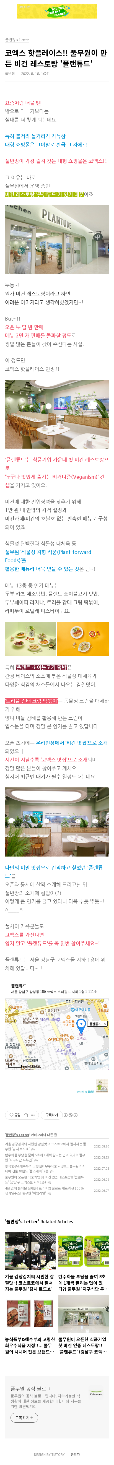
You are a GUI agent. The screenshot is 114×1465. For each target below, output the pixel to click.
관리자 (75, 1454)
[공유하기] (25, 1115)
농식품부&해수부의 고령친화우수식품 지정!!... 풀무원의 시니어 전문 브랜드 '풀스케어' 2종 (45, 1168)
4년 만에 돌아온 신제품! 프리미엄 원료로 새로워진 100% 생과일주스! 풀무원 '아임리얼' (44, 1190)
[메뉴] (8, 8)
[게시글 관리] (32, 1115)
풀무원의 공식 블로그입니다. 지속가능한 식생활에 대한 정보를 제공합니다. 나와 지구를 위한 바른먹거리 (46, 1401)
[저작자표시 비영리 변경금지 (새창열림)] (70, 1115)
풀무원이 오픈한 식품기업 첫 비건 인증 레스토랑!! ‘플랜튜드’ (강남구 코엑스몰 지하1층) (44, 1179)
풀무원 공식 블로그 (31, 1388)
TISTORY (58, 1454)
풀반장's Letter (17, 1134)
